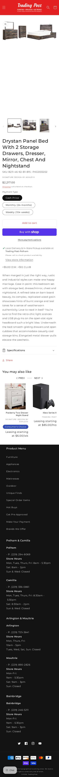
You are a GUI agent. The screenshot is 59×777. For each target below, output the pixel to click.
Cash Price (12, 197)
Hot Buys (11, 507)
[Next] (55, 126)
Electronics (13, 471)
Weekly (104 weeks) (18, 212)
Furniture (11, 457)
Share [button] (9, 360)
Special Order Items (18, 500)
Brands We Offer (16, 529)
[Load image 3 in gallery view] (44, 125)
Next (37, 378)
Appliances (12, 464)
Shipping (6, 187)
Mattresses (12, 478)
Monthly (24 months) (19, 205)
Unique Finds (14, 493)
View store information (19, 259)
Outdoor (11, 485)
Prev (22, 378)
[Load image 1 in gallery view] (14, 125)
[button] (3, 7)
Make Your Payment (18, 521)
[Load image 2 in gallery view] (29, 125)
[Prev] (3, 126)
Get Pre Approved (17, 514)
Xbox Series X (50, 413)
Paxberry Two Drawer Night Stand (17, 414)
